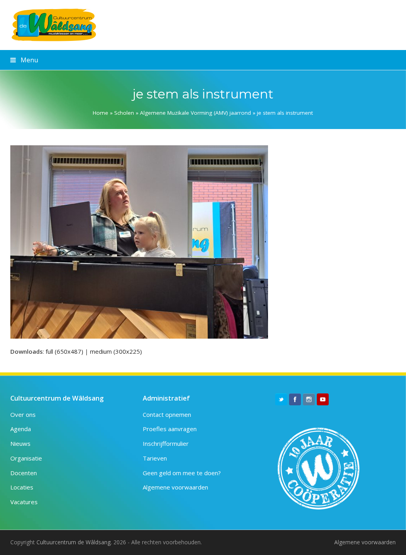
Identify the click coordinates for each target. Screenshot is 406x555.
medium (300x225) (116, 351)
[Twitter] (281, 399)
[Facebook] (295, 399)
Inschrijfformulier (166, 443)
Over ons (23, 414)
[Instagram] (309, 399)
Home (100, 112)
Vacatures (24, 502)
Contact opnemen (167, 414)
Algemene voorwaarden (175, 487)
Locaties (21, 487)
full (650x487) (64, 351)
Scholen (124, 112)
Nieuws (20, 443)
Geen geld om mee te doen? (182, 473)
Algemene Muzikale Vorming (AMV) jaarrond (195, 112)
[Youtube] (323, 399)
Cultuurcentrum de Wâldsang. (74, 542)
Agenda (20, 429)
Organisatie (26, 458)
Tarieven (155, 458)
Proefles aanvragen (170, 429)
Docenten (23, 473)
